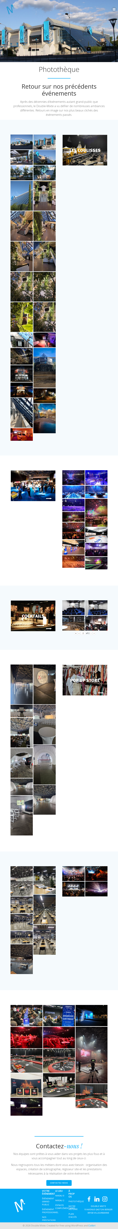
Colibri (91, 1225)
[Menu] (114, 9)
